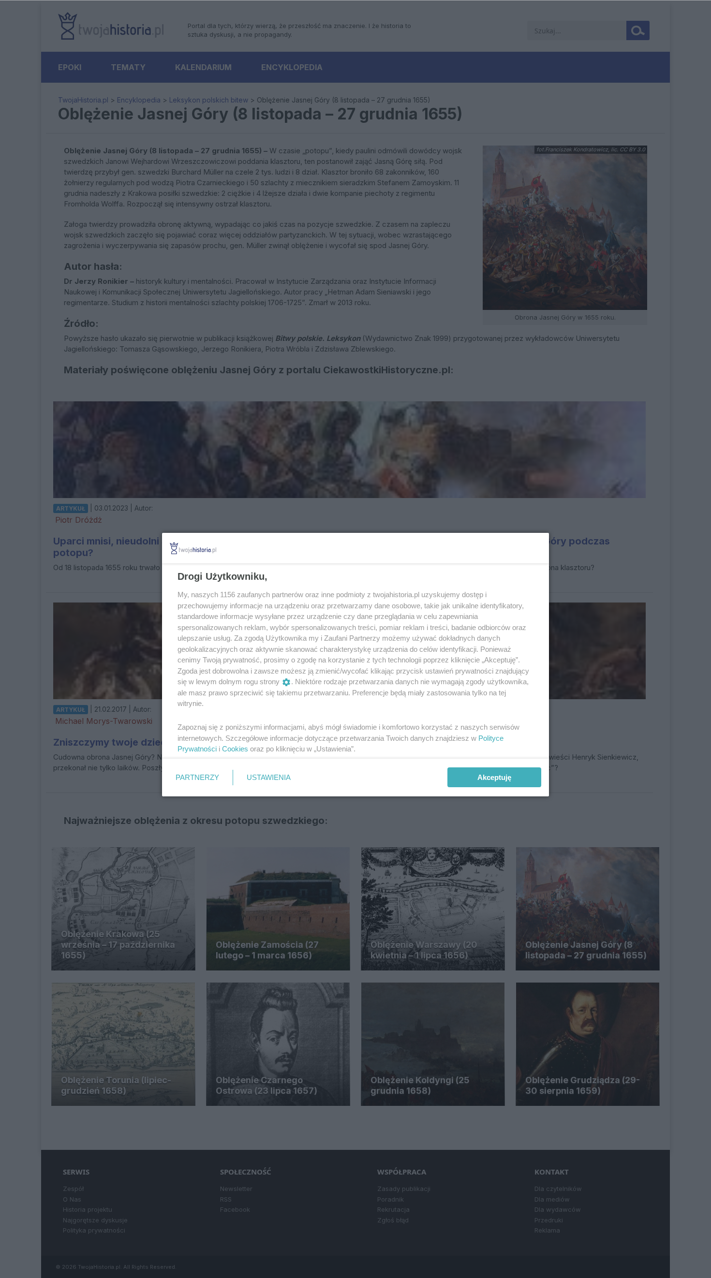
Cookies (235, 749)
